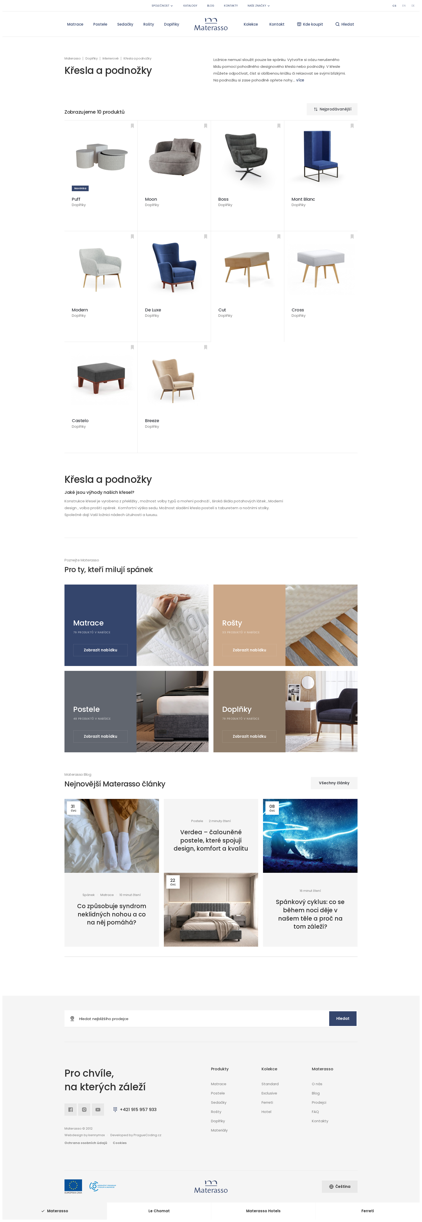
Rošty (148, 24)
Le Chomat (159, 1210)
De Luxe (153, 310)
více (300, 80)
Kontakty (231, 6)
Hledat (342, 1018)
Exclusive (269, 1093)
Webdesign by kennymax (84, 1135)
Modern (80, 310)
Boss (223, 199)
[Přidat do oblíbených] (132, 126)
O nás (317, 1083)
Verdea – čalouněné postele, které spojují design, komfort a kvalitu (211, 840)
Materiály (219, 1130)
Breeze (152, 420)
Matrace (75, 24)
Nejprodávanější (335, 109)
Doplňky (171, 24)
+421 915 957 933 (138, 1109)
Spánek (89, 895)
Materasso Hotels (263, 1210)
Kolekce (251, 24)
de (413, 6)
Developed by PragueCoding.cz (135, 1135)
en (404, 6)
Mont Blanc (303, 199)
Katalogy (190, 6)
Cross (298, 310)
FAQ (315, 1111)
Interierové (111, 58)
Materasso (72, 58)
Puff (76, 199)
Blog (210, 6)
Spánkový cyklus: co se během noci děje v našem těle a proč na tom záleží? (310, 914)
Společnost (160, 6)
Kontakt (277, 24)
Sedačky (125, 24)
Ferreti (267, 1102)
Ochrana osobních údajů (85, 1143)
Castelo (80, 420)
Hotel (266, 1111)
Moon (151, 199)
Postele (100, 24)
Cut (222, 310)
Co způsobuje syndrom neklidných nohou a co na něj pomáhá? (111, 914)
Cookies (120, 1143)
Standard (270, 1083)
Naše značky (257, 6)
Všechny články (334, 782)
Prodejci (319, 1102)
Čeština (342, 1186)
